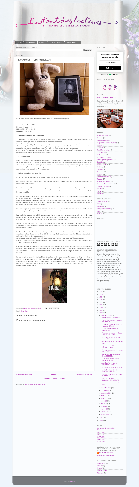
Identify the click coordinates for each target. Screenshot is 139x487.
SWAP (99, 211)
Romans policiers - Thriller (105, 184)
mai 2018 (104, 404)
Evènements (101, 463)
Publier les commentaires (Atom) (35, 384)
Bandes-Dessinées (103, 140)
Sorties (99, 213)
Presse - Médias (102, 470)
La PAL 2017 (101, 434)
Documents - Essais (103, 157)
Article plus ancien (84, 374)
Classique (100, 147)
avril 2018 (104, 406)
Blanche (99, 145)
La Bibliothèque (30, 43)
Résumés (100, 473)
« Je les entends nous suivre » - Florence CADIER (111, 359)
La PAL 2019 (101, 439)
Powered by (104, 74)
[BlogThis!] (52, 308)
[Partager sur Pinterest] (58, 308)
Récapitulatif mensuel (104, 209)
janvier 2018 (105, 414)
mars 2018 (104, 409)
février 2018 (105, 411)
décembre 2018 (106, 315)
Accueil (19, 43)
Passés (99, 466)
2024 (101, 297)
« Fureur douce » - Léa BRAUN (110, 317)
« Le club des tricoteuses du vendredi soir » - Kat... (109, 329)
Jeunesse (100, 169)
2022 (101, 302)
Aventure (100, 138)
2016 (101, 420)
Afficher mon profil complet (105, 455)
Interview (100, 206)
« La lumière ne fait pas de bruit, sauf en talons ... (111, 338)
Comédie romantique (103, 150)
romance (100, 193)
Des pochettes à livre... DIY (107, 98)
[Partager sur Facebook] (56, 308)
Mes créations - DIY (72, 43)
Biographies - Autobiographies (106, 143)
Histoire (99, 167)
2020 (101, 307)
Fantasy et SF (101, 164)
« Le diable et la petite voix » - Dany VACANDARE (110, 370)
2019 (101, 310)
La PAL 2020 (101, 442)
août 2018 (104, 396)
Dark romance (101, 155)
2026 (101, 292)
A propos (42, 43)
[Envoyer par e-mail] (50, 308)
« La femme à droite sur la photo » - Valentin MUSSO (111, 325)
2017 (101, 417)
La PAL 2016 (101, 432)
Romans (99, 179)
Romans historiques (103, 181)
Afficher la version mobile (54, 378)
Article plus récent (24, 374)
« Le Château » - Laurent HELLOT (111, 367)
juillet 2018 (104, 398)
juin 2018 (104, 401)
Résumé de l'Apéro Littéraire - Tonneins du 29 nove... (110, 363)
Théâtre (99, 189)
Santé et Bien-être (103, 186)
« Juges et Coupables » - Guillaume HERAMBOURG (110, 379)
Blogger (72, 481)
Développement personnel (105, 160)
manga (99, 191)
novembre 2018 (106, 388)
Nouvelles (24, 311)
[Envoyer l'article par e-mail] (46, 308)
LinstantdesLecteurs (106, 453)
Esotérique (100, 162)
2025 (101, 294)
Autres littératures (102, 135)
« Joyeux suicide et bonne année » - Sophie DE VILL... (111, 346)
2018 (101, 313)
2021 (101, 305)
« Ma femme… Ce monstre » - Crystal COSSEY (110, 355)
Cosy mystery (101, 152)
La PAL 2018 (101, 437)
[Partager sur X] (54, 308)
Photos (99, 468)
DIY (98, 204)
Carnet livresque (102, 201)
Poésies (99, 174)
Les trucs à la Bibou (55, 43)
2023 (101, 299)
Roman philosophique (104, 177)
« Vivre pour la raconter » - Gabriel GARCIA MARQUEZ (111, 333)
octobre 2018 (105, 390)
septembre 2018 (106, 393)
